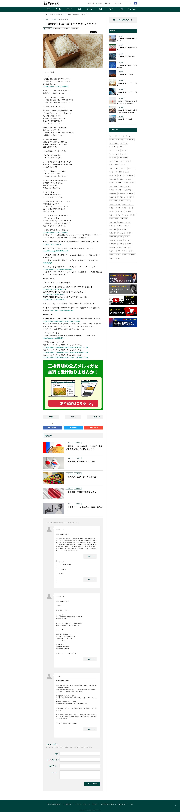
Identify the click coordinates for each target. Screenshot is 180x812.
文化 (112, 211)
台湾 (126, 182)
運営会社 (68, 804)
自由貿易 (113, 236)
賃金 (125, 251)
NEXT (95, 417)
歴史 (134, 215)
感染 (112, 204)
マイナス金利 (114, 164)
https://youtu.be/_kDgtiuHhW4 (54, 299)
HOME (45, 14)
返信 (89, 556)
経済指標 (113, 229)
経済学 (67, 28)
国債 (133, 182)
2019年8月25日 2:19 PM (62, 601)
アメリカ (90, 9)
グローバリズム (115, 150)
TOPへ (73, 417)
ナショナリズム (124, 157)
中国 (112, 172)
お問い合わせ (121, 804)
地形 (122, 186)
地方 (129, 186)
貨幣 (112, 251)
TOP (48, 9)
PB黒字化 (127, 136)
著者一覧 (91, 3)
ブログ (131, 804)
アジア (111, 9)
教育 (132, 208)
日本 (112, 215)
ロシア (124, 168)
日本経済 (58, 9)
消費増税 (113, 222)
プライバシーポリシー (81, 804)
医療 (112, 182)
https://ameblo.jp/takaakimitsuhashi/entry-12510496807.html (65, 352)
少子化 (130, 197)
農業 (112, 254)
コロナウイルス (115, 154)
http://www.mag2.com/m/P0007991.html (58, 269)
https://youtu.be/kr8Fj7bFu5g (54, 294)
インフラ (124, 143)
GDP (112, 136)
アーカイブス (132, 9)
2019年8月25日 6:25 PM (65, 564)
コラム (121, 9)
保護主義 (131, 175)
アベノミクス (121, 139)
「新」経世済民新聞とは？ (54, 804)
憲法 (119, 204)
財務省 (113, 247)
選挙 (119, 254)
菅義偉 (120, 240)
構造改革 (126, 215)
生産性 (113, 225)
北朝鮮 (129, 179)
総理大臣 (122, 233)
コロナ (125, 150)
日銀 (119, 215)
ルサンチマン (114, 168)
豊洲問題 (128, 243)
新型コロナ (121, 211)
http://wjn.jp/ (47, 263)
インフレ (113, 146)
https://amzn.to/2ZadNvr (52, 244)
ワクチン (132, 168)
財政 (120, 247)
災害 (129, 222)
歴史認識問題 (58, 28)
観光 (121, 243)
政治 (79, 9)
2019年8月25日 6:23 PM (62, 681)
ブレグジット (114, 161)
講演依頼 (99, 3)
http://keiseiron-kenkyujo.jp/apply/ (55, 86)
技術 (132, 204)
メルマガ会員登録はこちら (124, 20)
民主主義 (124, 218)
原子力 (119, 182)
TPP (112, 139)
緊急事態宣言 (123, 229)
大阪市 (119, 190)
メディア (69, 9)
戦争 (125, 204)
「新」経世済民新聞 (51, 3)
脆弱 (130, 233)
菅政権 (113, 240)
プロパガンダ (125, 161)
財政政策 (127, 247)
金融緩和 (133, 254)
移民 (120, 225)
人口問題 (113, 175)
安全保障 (131, 193)
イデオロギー (114, 143)
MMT (119, 136)
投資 (112, 208)
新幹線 (129, 211)
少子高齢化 (114, 200)
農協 (132, 251)
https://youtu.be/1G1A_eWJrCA (54, 289)
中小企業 (120, 172)
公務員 (121, 179)
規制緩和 (113, 243)
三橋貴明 (48, 28)
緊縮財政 (75, 28)
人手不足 (122, 175)
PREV (51, 417)
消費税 (121, 222)
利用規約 (94, 804)
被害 (127, 240)
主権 (127, 172)
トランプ (113, 157)
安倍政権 (113, 193)
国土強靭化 (114, 186)
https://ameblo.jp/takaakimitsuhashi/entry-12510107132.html (65, 347)
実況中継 (113, 197)
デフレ (125, 154)
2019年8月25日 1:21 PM (62, 534)
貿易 (119, 251)
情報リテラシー (125, 200)
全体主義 (113, 179)
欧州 (100, 9)
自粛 (121, 236)
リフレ (124, 164)
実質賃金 (122, 197)
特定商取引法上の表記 (107, 804)
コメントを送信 (92, 783)
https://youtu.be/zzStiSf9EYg (53, 338)
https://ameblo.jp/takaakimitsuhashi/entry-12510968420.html (65, 357)
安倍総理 (122, 193)
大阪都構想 (128, 190)
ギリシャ (122, 146)
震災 (112, 258)
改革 (119, 208)
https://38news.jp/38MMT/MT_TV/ (55, 251)
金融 (125, 254)
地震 (112, 190)
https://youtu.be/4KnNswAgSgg (61, 310)
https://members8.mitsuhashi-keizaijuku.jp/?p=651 (62, 321)
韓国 (119, 258)
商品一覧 (107, 3)
